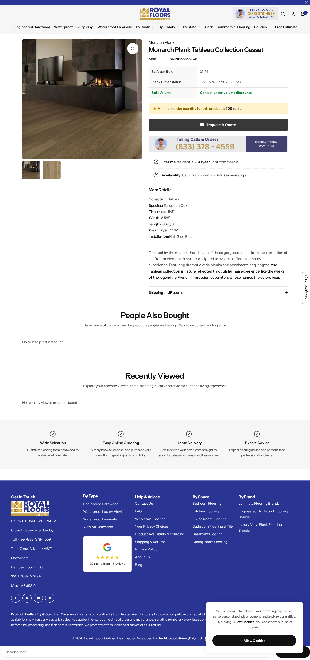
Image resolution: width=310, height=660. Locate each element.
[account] (293, 14)
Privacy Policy (146, 549)
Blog (138, 565)
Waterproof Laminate (100, 519)
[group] (82, 99)
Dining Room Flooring (210, 542)
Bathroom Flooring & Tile (213, 526)
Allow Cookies (254, 640)
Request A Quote (221, 125)
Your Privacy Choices (151, 526)
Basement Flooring (208, 534)
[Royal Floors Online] (155, 13)
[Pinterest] (49, 598)
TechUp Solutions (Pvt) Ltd (180, 638)
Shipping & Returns (150, 542)
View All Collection (98, 527)
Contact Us (144, 503)
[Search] (283, 14)
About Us (142, 557)
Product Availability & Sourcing (159, 534)
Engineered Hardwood (100, 504)
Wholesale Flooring (150, 519)
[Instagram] (27, 598)
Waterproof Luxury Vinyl (102, 511)
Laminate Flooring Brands (259, 503)
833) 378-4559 (39, 539)
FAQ (138, 511)
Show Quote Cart (306, 288)
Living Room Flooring (210, 519)
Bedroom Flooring (207, 503)
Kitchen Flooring (206, 511)
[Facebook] (15, 598)
